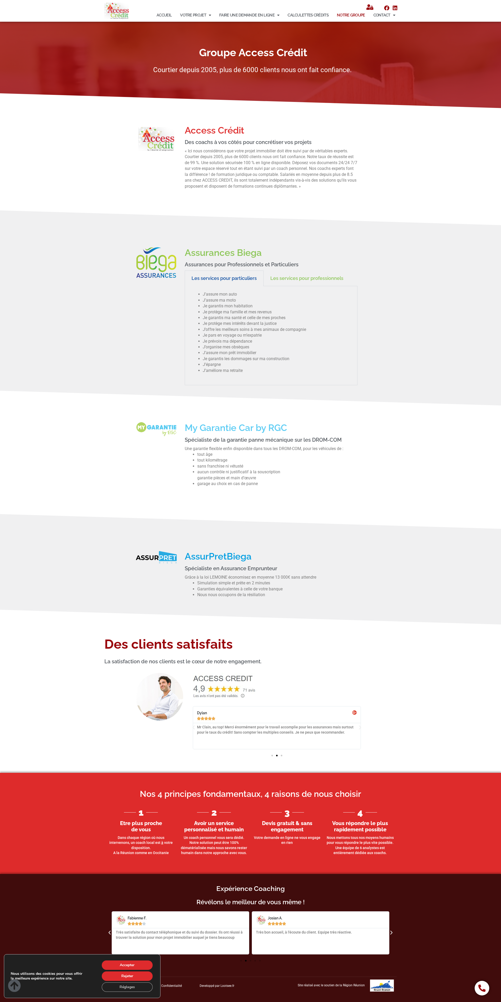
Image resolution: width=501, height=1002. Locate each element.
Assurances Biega (223, 252)
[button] (193, 727)
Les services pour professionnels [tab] (306, 278)
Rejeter (127, 976)
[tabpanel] (271, 335)
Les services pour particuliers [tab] (224, 278)
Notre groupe (351, 15)
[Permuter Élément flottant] (482, 988)
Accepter (127, 965)
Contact (381, 15)
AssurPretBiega (218, 556)
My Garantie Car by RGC (236, 427)
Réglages (127, 986)
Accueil (164, 15)
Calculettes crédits (308, 15)
